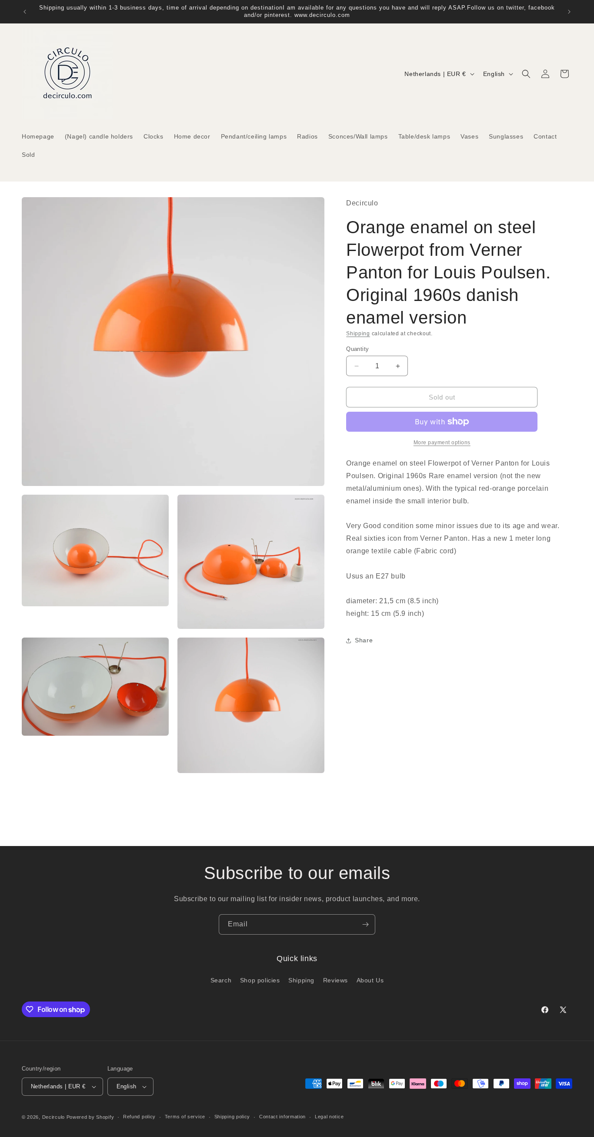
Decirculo (53, 1117)
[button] (526, 73)
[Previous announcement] (24, 11)
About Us (370, 979)
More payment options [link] (442, 443)
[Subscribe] (365, 924)
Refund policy (139, 1117)
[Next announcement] (569, 11)
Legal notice (329, 1117)
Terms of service (185, 1117)
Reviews (335, 979)
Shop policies (260, 979)
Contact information (282, 1117)
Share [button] (364, 640)
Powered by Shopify (90, 1117)
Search (221, 979)
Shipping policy (232, 1117)
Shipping (358, 334)
